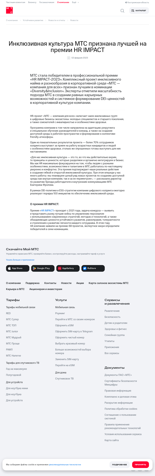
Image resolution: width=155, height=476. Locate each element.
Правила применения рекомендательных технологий (123, 426)
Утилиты (109, 341)
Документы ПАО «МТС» (118, 375)
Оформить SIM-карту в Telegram (74, 331)
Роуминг (60, 313)
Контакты (50, 283)
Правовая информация (118, 391)
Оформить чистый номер (69, 337)
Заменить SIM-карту (67, 359)
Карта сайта (112, 440)
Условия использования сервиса (123, 434)
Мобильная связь (65, 307)
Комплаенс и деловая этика (120, 397)
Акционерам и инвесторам (45, 289)
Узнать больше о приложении (20, 259)
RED (8, 313)
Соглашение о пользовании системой (120, 416)
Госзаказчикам (46, 2)
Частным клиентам (15, 2)
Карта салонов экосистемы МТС (109, 283)
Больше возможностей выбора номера (73, 351)
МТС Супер (12, 319)
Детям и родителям (116, 323)
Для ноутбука (13, 394)
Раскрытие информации (119, 403)
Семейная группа (115, 335)
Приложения (112, 347)
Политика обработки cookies (121, 409)
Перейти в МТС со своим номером (75, 319)
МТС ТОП (11, 325)
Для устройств (14, 382)
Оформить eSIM (64, 325)
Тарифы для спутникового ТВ (22, 363)
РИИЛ (9, 349)
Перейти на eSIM (65, 365)
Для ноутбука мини (17, 388)
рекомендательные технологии (65, 464)
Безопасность (112, 317)
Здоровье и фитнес (116, 329)
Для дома (60, 372)
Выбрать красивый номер (70, 343)
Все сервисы (112, 353)
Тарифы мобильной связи (20, 307)
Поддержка (33, 283)
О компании (63, 2)
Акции (80, 283)
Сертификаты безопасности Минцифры (121, 383)
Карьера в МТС (15, 289)
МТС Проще (13, 343)
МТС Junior (12, 331)
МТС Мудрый (13, 337)
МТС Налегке (13, 356)
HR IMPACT (47, 210)
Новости (66, 283)
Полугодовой (13, 375)
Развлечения (112, 311)
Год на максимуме (16, 369)
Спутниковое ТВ (64, 378)
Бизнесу (32, 2)
